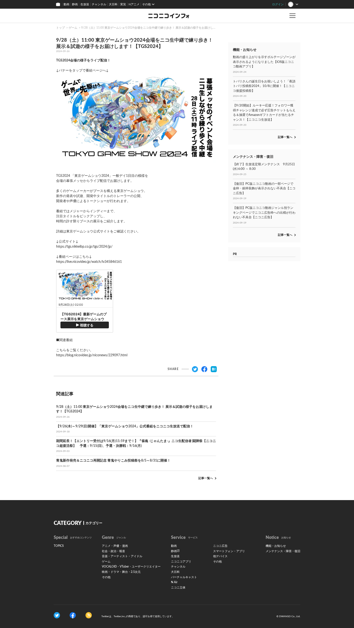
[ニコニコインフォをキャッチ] (88, 615)
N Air (174, 582)
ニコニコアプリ (181, 561)
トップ (60, 27)
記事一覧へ (205, 478)
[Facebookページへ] (73, 615)
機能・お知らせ (276, 545)
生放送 (84, 4)
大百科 (113, 4)
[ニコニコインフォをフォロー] (57, 615)
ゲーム (73, 27)
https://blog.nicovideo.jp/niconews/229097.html (91, 355)
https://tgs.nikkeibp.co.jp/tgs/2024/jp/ (84, 246)
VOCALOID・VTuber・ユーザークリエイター (131, 566)
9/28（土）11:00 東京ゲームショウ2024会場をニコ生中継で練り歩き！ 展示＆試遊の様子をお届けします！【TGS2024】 (160, 27)
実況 (123, 4)
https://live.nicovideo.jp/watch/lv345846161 (89, 262)
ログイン (278, 4)
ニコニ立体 (178, 587)
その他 (106, 577)
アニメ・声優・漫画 (115, 545)
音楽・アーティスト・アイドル (122, 556)
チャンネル (99, 4)
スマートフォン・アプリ (229, 551)
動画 (66, 4)
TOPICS (59, 545)
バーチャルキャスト (184, 577)
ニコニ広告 (220, 545)
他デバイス (220, 556)
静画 (75, 4)
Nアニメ (134, 4)
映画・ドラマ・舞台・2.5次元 (121, 571)
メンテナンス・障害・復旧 (283, 551)
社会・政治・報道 (113, 551)
